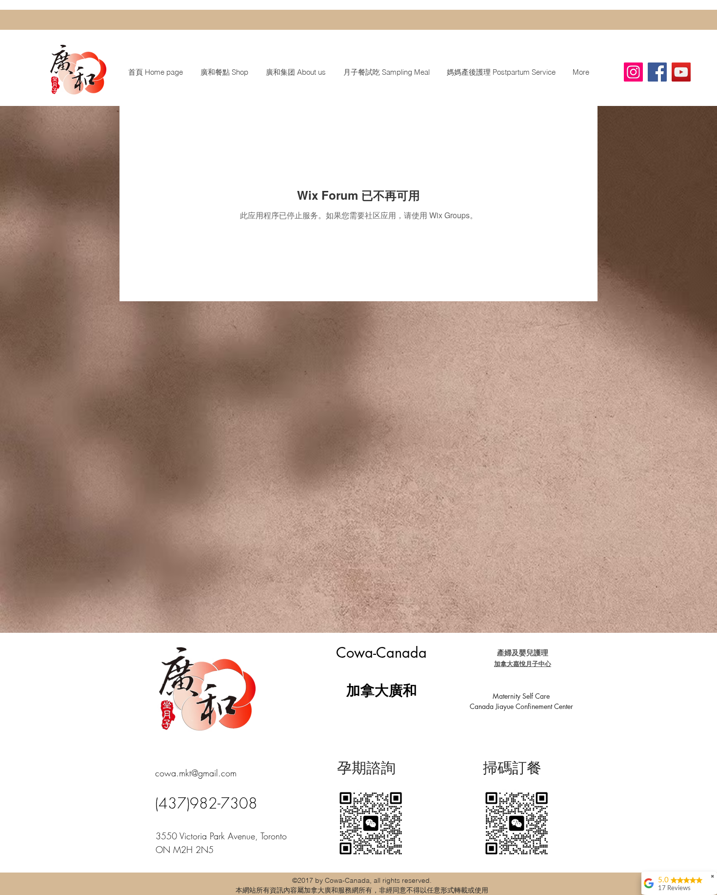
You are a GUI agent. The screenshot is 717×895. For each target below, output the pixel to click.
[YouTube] (681, 72)
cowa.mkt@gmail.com (196, 773)
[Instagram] (633, 72)
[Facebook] (657, 72)
